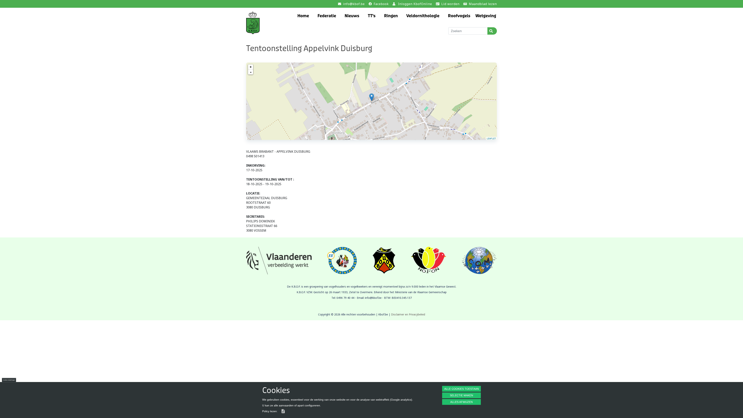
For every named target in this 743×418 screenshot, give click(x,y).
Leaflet (491, 138)
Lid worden (450, 4)
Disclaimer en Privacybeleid (408, 314)
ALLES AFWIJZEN (461, 401)
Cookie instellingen (9, 380)
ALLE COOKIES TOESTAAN (461, 388)
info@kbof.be (354, 4)
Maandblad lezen (483, 4)
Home (303, 16)
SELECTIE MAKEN (461, 395)
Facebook (381, 4)
